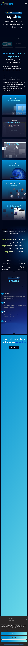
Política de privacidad (15, 644)
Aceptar (14, 633)
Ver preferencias (14, 641)
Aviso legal (22, 644)
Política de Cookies (7, 644)
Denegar (14, 637)
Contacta (12, 347)
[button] (26, 619)
